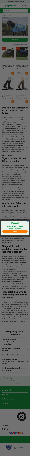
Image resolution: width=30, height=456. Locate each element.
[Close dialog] (28, 222)
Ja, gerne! (15, 231)
